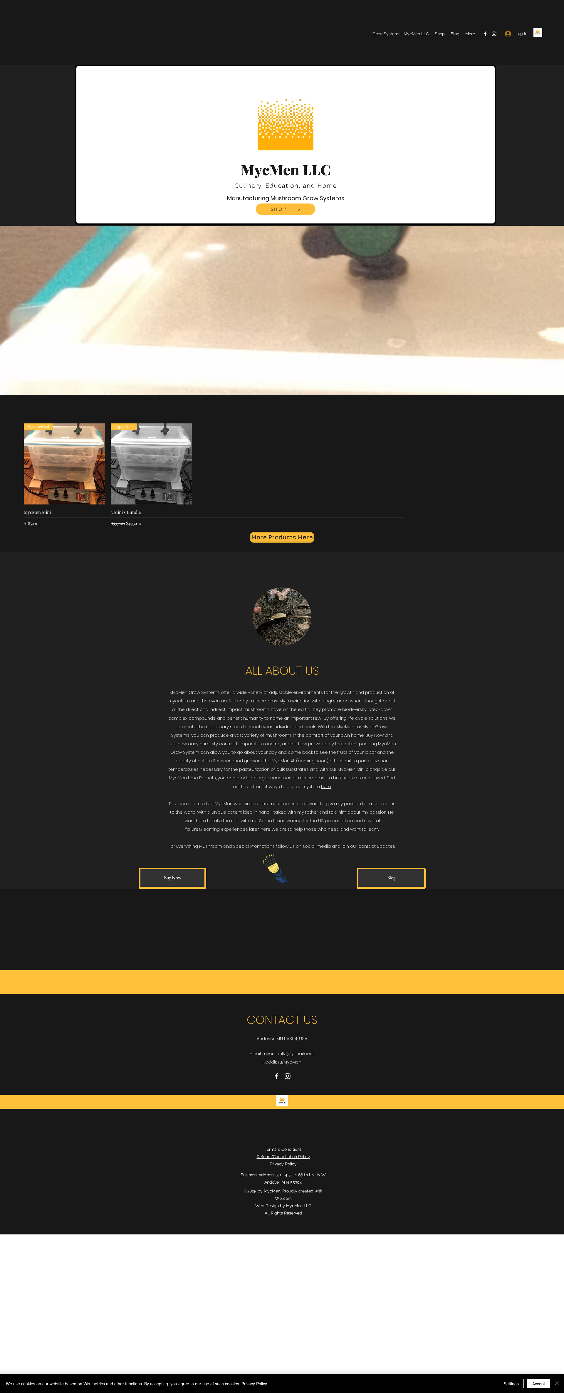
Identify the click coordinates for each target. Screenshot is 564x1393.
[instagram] (494, 34)
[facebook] (485, 34)
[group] (282, 475)
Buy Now (374, 735)
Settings (511, 1384)
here (326, 786)
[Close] (556, 1383)
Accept (538, 1384)
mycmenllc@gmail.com (288, 1053)
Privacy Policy (254, 1384)
